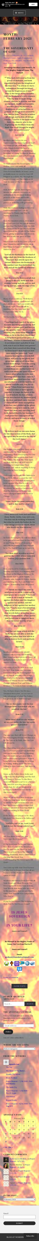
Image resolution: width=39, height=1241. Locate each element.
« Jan (5, 1147)
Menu (21, 13)
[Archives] (32, 965)
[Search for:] (19, 1004)
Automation (10, 1097)
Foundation (27, 58)
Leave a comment (10, 977)
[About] (27, 965)
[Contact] (22, 965)
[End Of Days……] (6, 965)
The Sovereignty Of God (18, 50)
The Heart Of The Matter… (16, 1071)
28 (6, 1142)
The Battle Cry (11, 1087)
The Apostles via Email (17, 1012)
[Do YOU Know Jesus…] (11, 965)
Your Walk (12, 63)
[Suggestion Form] (19, 971)
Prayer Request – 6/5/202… (22, 1160)
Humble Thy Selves (13, 1074)
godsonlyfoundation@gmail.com (19, 957)
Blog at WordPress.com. (19, 1237)
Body (31, 55)
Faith (19, 58)
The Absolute (16, 61)
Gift (33, 4)
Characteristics (9, 58)
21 (5, 1138)
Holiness (7, 61)
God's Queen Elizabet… (18, 1159)
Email (5, 1213)
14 (5, 1134)
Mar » (10, 1147)
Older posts (19, 986)
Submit (19, 1223)
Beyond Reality (11, 1100)
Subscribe (30, 1236)
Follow (8, 1032)
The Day (9, 1067)
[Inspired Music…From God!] (17, 965)
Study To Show (11, 1078)
